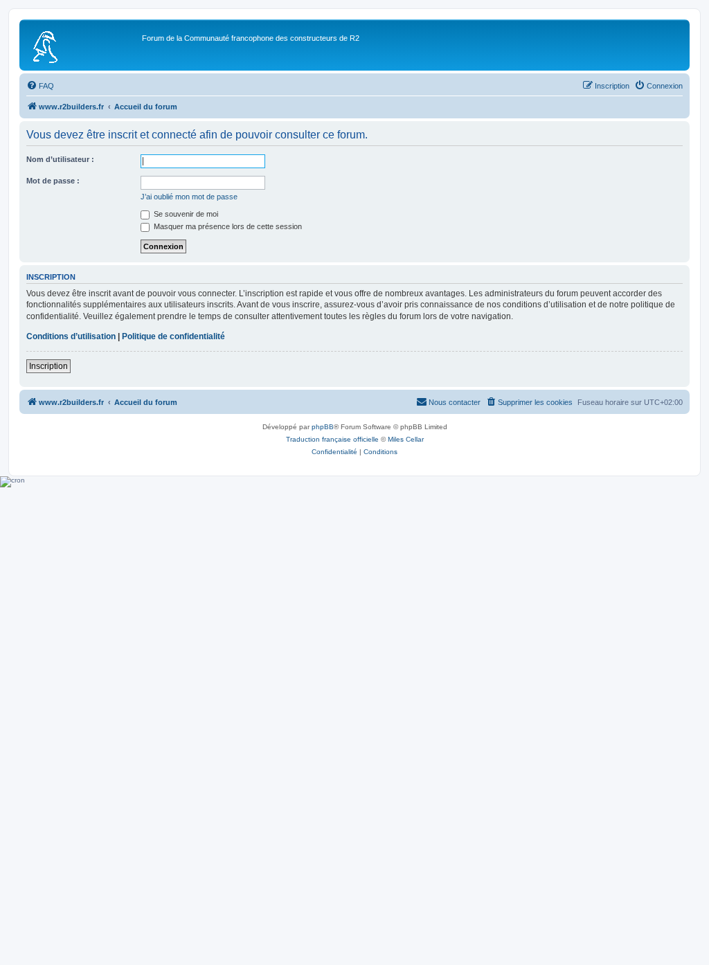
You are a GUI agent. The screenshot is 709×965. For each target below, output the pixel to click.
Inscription (48, 366)
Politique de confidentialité (173, 336)
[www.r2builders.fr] (82, 45)
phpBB (323, 427)
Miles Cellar (406, 439)
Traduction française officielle (332, 439)
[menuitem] (40, 86)
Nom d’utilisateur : (60, 159)
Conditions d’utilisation (71, 336)
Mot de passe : (53, 181)
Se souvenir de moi (185, 214)
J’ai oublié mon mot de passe (189, 196)
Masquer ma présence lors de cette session (227, 226)
